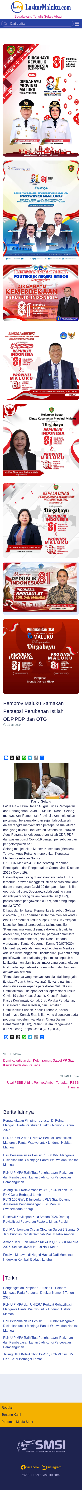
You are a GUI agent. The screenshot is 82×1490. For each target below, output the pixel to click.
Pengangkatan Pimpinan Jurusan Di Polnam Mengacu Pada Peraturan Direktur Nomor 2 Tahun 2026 (38, 1125)
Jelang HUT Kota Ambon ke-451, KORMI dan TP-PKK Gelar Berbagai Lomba (38, 1192)
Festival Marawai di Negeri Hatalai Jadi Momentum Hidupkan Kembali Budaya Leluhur (39, 1257)
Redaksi (7, 1407)
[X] (12, 758)
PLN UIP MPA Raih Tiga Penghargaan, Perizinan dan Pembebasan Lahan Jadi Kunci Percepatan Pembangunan (38, 1177)
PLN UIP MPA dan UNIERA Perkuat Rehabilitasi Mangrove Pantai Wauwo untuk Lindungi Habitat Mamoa (37, 1142)
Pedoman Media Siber (17, 1421)
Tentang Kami (11, 1414)
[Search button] (6, 23)
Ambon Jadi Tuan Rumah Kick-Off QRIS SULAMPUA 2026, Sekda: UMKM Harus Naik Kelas (40, 1244)
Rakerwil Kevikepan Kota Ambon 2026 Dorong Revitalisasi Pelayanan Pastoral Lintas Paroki (36, 1219)
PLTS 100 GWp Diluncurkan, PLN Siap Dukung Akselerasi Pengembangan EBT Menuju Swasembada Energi (36, 1204)
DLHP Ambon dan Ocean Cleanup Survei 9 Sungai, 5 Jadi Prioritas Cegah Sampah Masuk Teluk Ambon (41, 1232)
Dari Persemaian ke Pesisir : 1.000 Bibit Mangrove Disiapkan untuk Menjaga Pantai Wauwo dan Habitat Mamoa (40, 1160)
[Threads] (18, 758)
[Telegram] (30, 758)
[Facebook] (6, 758)
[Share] (42, 758)
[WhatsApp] (24, 758)
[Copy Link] (36, 758)
